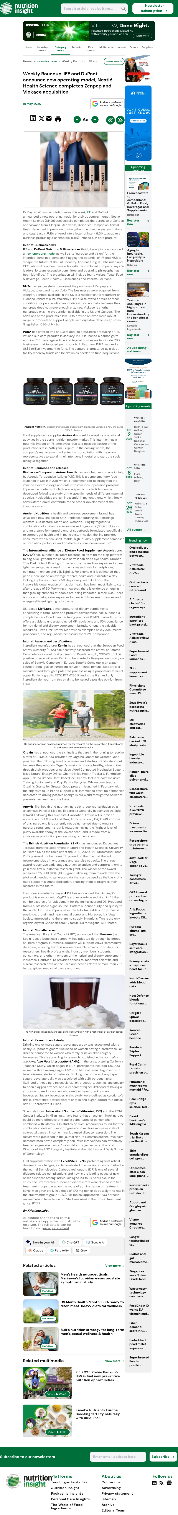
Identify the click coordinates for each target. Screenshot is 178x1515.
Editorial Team (113, 1510)
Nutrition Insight (65, 1488)
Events (134, 47)
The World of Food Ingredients (67, 1506)
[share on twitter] (41, 119)
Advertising (111, 1488)
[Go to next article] (120, 121)
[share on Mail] (49, 119)
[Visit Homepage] (19, 16)
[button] (70, 1242)
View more (113, 1265)
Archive (108, 1505)
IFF (89, 212)
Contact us (111, 1482)
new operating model (40, 253)
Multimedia (106, 47)
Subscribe (161, 1457)
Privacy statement (117, 1493)
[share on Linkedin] (33, 119)
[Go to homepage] (28, 1488)
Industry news (42, 49)
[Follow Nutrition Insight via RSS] (162, 1485)
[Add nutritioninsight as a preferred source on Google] (107, 103)
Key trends (90, 49)
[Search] (124, 9)
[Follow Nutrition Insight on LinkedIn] (154, 1485)
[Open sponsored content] (89, 39)
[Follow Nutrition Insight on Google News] (170, 1485)
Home (28, 47)
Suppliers (147, 47)
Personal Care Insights (70, 1499)
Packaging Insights (67, 1493)
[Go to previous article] (110, 121)
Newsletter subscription (152, 8)
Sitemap (109, 1499)
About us (112, 1476)
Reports (76, 47)
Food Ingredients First (70, 1482)
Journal (121, 47)
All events (134, 529)
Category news (60, 49)
